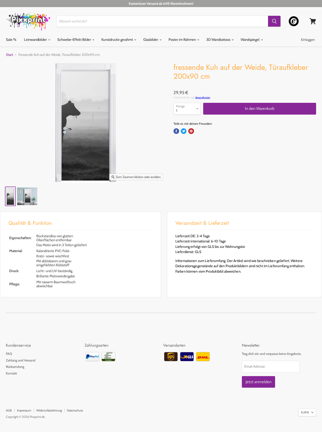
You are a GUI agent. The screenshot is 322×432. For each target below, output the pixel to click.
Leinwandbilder (36, 39)
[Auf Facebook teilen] (176, 131)
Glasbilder (151, 39)
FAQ (9, 354)
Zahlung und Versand (20, 360)
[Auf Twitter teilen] (183, 131)
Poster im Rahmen (183, 39)
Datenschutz (75, 410)
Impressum (24, 410)
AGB (9, 410)
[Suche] (274, 21)
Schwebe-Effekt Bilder (74, 39)
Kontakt (11, 373)
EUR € (305, 412)
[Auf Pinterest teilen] (191, 131)
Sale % (11, 39)
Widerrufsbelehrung (49, 410)
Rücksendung (15, 367)
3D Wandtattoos (218, 39)
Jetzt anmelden (258, 381)
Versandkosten (202, 97)
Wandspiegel (250, 39)
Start (9, 55)
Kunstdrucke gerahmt (117, 39)
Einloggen (308, 39)
